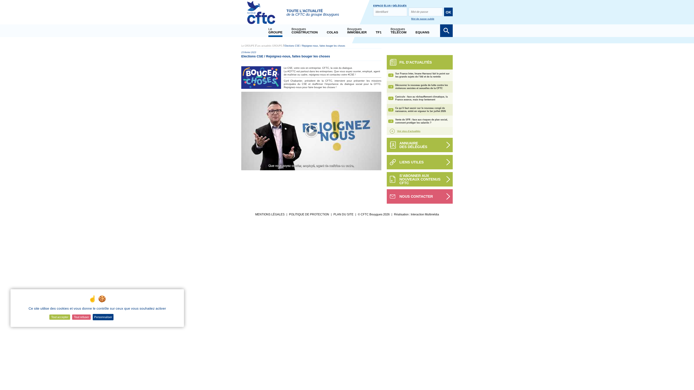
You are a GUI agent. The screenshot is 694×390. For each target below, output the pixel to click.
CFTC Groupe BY (261, 15)
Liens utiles (411, 162)
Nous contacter (416, 196)
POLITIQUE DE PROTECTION (309, 214)
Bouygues (305, 30)
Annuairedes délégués (413, 145)
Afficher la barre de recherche (446, 30)
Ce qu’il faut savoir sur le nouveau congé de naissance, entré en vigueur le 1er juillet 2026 (420, 109)
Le (275, 30)
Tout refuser (81, 317)
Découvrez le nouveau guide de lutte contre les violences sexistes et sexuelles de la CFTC (421, 87)
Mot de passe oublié (422, 18)
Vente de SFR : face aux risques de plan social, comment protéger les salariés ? (421, 121)
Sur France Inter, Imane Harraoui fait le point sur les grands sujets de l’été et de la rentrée (422, 75)
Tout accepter (59, 317)
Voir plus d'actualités (408, 131)
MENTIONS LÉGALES (270, 214)
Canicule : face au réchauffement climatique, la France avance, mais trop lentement (421, 98)
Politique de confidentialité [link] (130, 317)
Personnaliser (103, 317)
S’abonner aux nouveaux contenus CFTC (419, 179)
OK (448, 12)
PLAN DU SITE (343, 214)
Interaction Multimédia (425, 214)
